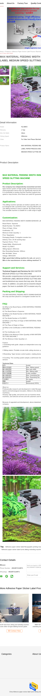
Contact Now (16, 631)
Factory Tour (23, 3)
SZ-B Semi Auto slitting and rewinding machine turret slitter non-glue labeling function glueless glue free (14, 626)
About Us (10, 3)
